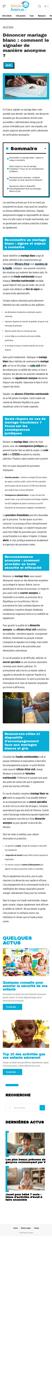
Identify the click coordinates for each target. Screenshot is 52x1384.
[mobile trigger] (5, 6)
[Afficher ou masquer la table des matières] (41, 148)
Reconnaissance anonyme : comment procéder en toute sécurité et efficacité (25, 178)
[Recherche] (39, 6)
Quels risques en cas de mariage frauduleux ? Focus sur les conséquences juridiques (26, 168)
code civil (35, 365)
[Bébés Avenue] (19, 6)
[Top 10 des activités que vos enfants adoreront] (26, 1034)
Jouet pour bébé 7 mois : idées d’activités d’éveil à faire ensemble (24, 1197)
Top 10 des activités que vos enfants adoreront (24, 1056)
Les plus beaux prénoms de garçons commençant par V (26, 1161)
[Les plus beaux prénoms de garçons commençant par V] (26, 1144)
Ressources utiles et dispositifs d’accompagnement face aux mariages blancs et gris (25, 188)
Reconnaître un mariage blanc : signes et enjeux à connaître (26, 158)
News (9, 65)
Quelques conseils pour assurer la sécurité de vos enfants (25, 986)
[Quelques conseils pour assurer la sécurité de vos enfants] (26, 962)
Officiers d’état (22, 264)
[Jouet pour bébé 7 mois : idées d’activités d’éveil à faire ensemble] (26, 1179)
